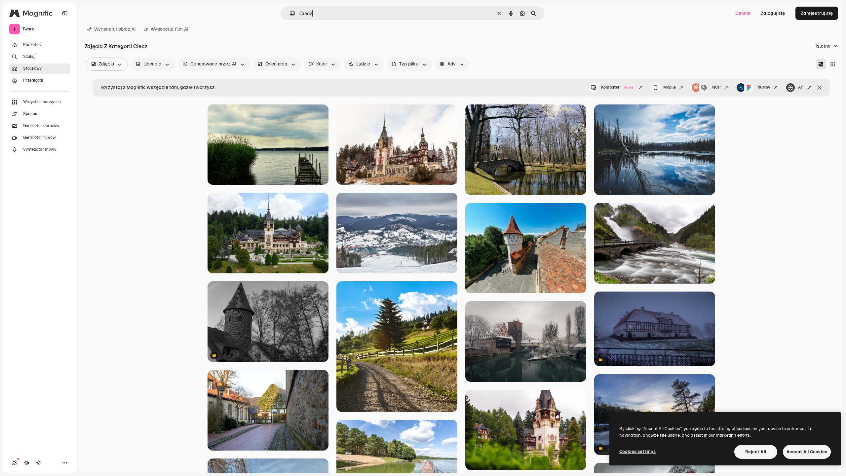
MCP (716, 87)
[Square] (832, 64)
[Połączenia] (14, 462)
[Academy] (26, 462)
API (801, 87)
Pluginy (763, 87)
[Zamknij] (819, 87)
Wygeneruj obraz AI (115, 29)
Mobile (669, 87)
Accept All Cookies (807, 452)
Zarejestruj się (817, 13)
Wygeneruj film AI (169, 29)
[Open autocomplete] (290, 13)
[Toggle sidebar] (64, 13)
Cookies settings (637, 451)
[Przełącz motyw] (38, 462)
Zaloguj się (773, 13)
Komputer (617, 87)
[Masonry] (821, 64)
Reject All (755, 452)
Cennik (743, 13)
